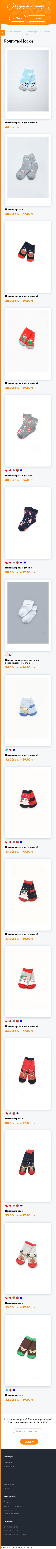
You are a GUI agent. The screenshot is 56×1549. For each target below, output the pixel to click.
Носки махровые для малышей (21, 122)
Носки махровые (14, 209)
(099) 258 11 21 (11, 1527)
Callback (29, 1441)
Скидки (7, 1489)
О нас (6, 1502)
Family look (9, 1485)
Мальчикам (9, 1467)
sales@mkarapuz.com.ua (15, 1534)
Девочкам (8, 1463)
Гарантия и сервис (12, 1514)
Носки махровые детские (18, 475)
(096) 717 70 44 (11, 1531)
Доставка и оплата (12, 1506)
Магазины (8, 1510)
